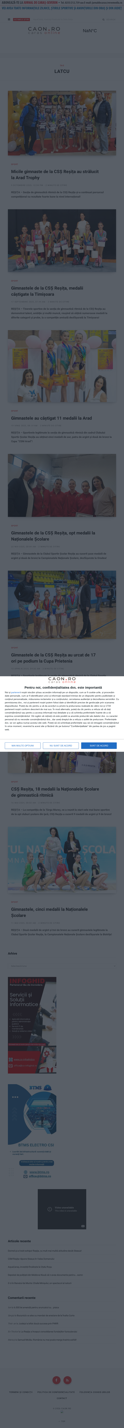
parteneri (15, 692)
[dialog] (62, 714)
